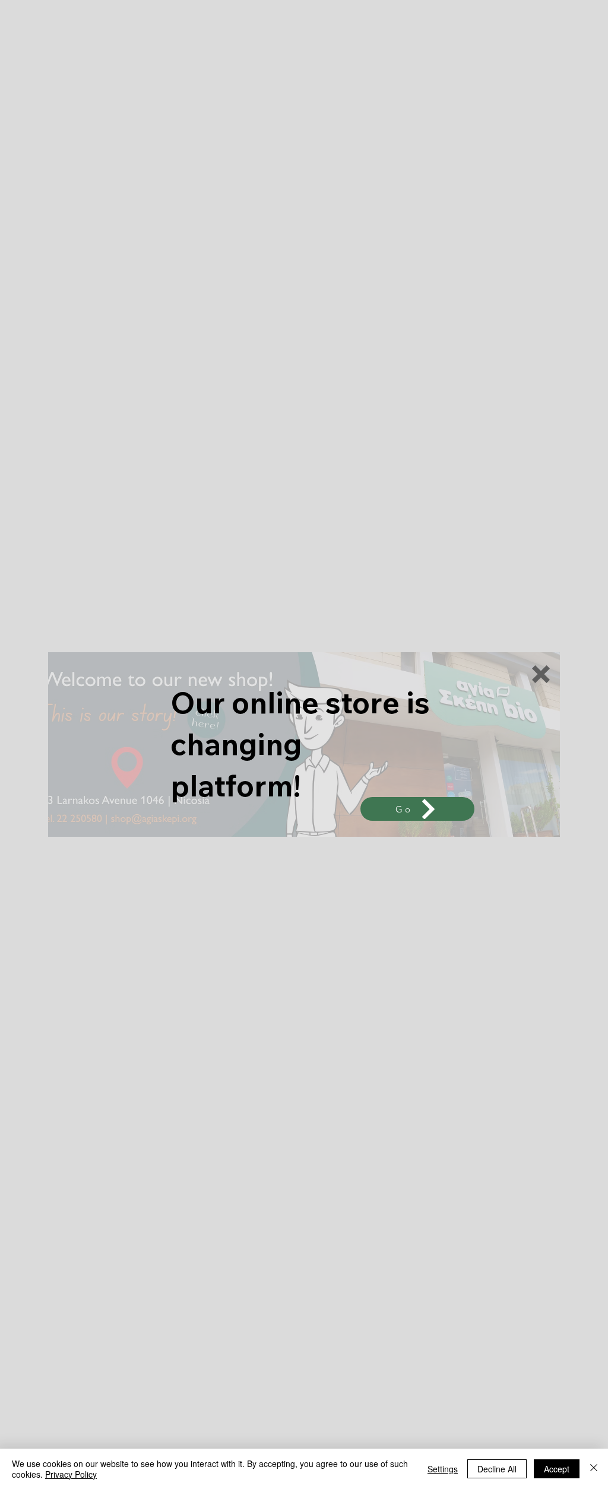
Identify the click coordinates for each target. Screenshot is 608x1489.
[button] (541, 674)
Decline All (497, 1469)
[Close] (594, 1469)
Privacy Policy (71, 1474)
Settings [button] (443, 1469)
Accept (556, 1469)
